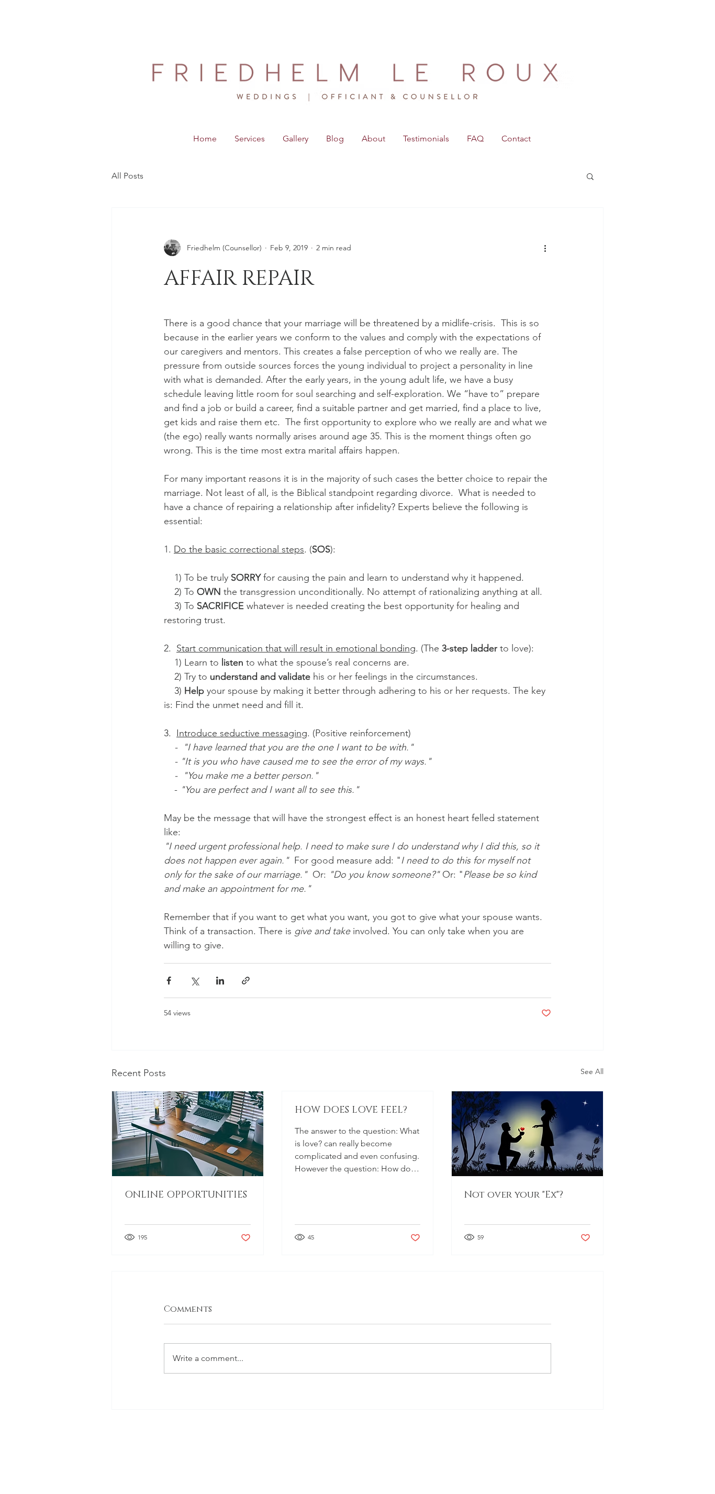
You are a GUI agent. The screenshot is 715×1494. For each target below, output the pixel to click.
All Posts (127, 176)
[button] (590, 176)
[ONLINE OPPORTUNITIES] (187, 1133)
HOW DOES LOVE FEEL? (351, 1110)
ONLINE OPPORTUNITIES (186, 1195)
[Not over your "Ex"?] (527, 1133)
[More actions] (545, 247)
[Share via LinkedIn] (220, 981)
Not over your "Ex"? (513, 1195)
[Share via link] (246, 981)
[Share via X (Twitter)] (194, 981)
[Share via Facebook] (169, 981)
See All (592, 1071)
